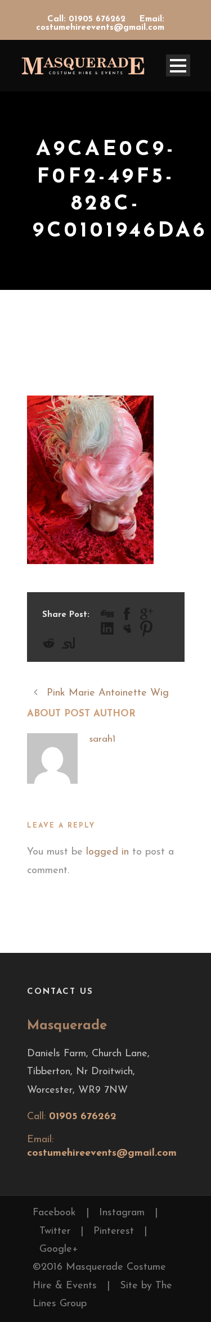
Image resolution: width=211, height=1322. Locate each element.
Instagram (122, 1213)
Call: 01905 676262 (87, 19)
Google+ (58, 1249)
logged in (107, 852)
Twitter (54, 1231)
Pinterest (113, 1231)
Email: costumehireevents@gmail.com (100, 23)
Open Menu (178, 65)
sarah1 (102, 739)
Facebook (54, 1213)
